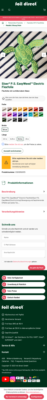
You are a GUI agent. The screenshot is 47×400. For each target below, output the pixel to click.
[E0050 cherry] (9, 114)
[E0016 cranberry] (41, 109)
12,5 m (20, 139)
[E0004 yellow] (20, 109)
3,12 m (5, 139)
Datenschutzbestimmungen (22, 261)
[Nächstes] (44, 55)
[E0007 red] (35, 109)
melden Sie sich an (16, 144)
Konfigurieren (36, 396)
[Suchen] (9, 9)
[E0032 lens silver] (25, 119)
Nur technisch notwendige (16, 396)
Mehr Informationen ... (33, 392)
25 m (27, 139)
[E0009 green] (41, 114)
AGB (3, 358)
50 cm (5, 130)
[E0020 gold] (14, 109)
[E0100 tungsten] (14, 119)
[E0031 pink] (4, 114)
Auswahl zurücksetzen (12, 151)
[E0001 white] (4, 109)
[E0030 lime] (35, 114)
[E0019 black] (20, 119)
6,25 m (12, 139)
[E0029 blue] (25, 114)
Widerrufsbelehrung (14, 358)
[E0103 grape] (20, 114)
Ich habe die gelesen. (20, 261)
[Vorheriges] (3, 55)
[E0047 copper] (30, 109)
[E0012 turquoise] (30, 114)
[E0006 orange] (25, 109)
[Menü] (2, 9)
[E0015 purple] (14, 114)
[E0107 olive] (4, 119)
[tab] (23, 198)
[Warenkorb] (44, 9)
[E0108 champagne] (9, 109)
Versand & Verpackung (32, 358)
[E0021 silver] (9, 119)
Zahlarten (5, 361)
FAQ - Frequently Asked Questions (24, 361)
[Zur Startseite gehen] (23, 4)
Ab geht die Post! (36, 267)
